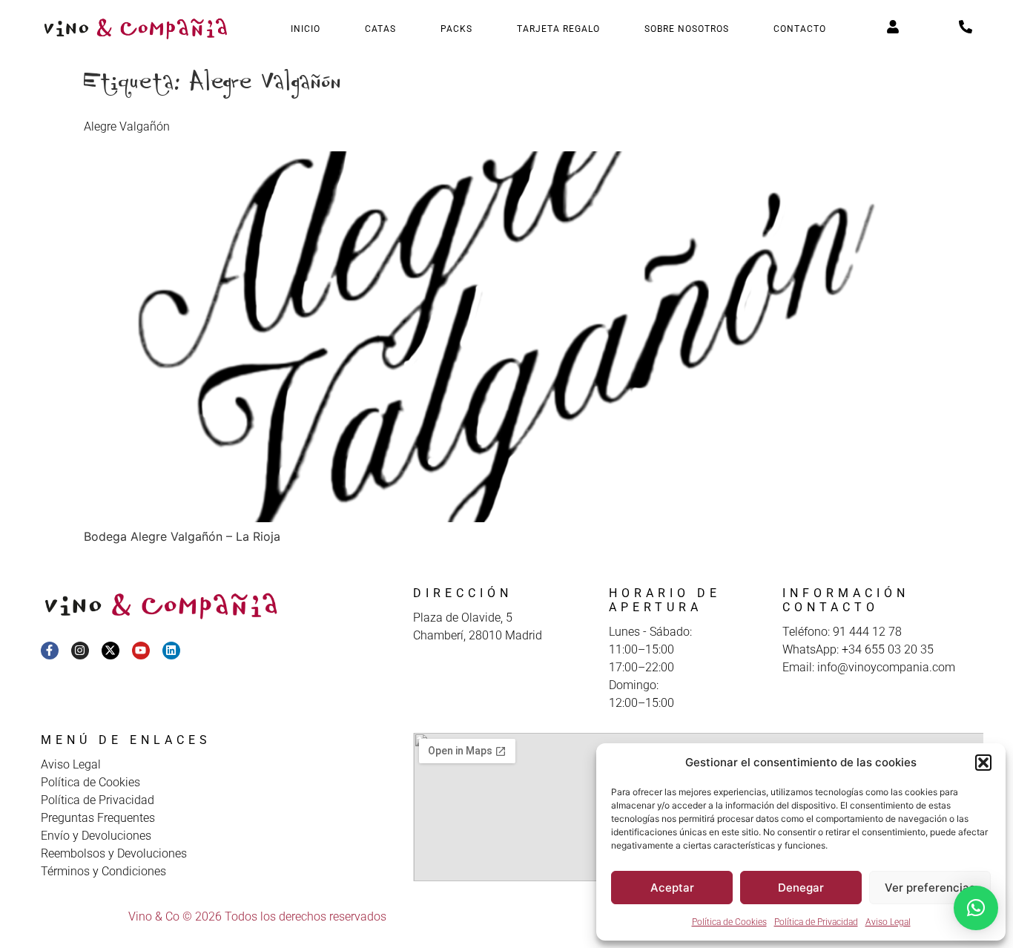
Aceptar (672, 887)
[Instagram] (80, 650)
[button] (983, 762)
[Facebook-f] (50, 650)
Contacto (799, 29)
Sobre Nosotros (686, 29)
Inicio (305, 29)
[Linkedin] (171, 650)
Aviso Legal (888, 922)
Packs (456, 29)
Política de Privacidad (816, 922)
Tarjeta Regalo (558, 29)
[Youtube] (141, 650)
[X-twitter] (110, 650)
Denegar (801, 887)
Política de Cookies (729, 922)
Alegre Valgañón (127, 126)
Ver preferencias (930, 887)
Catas (380, 29)
